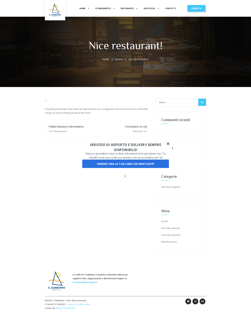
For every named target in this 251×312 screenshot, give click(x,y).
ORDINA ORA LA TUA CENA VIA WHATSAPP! (125, 164)
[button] (125, 147)
